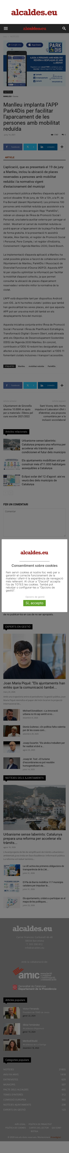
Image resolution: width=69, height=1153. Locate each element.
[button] (5, 28)
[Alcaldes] (34, 12)
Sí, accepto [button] (34, 603)
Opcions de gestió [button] (35, 596)
